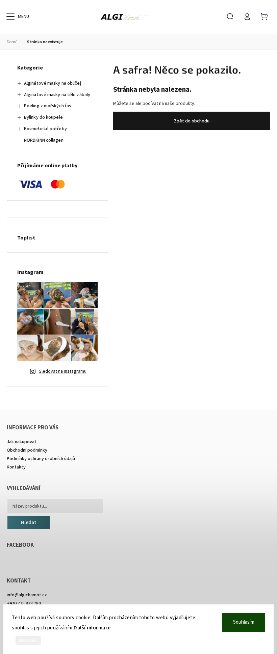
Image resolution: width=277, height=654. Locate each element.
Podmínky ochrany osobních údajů (41, 458)
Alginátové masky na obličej (52, 83)
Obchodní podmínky (27, 450)
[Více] (10, 16)
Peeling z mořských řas (47, 106)
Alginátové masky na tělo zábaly (57, 94)
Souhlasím (243, 622)
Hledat (28, 522)
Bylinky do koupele (43, 117)
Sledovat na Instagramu (62, 371)
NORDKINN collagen (44, 140)
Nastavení (28, 640)
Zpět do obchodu (191, 121)
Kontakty (16, 467)
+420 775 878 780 (24, 603)
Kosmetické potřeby (45, 128)
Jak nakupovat (21, 441)
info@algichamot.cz (27, 595)
